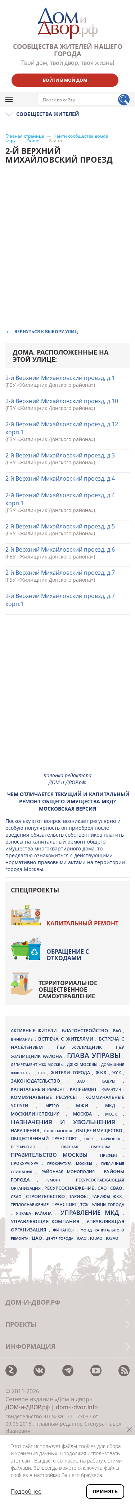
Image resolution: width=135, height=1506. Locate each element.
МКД (114, 1105)
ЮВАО (97, 1238)
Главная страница (24, 136)
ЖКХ (102, 1072)
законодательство (39, 1081)
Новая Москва (57, 1130)
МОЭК (114, 1114)
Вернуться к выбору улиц (46, 331)
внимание (23, 1039)
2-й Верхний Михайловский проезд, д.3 (60, 455)
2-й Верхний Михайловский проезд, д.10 (61, 401)
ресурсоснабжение (69, 1188)
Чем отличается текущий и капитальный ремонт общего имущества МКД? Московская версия (68, 801)
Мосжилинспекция (38, 1114)
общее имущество (99, 1130)
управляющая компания (46, 1221)
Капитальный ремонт (82, 923)
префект (111, 1155)
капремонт (84, 1089)
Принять (105, 1491)
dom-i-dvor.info (77, 1407)
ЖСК (117, 1072)
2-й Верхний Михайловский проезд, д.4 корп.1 (60, 499)
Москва (85, 1114)
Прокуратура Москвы (71, 1163)
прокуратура (26, 1163)
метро (56, 1105)
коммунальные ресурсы (45, 1097)
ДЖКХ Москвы (83, 1064)
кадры (112, 1081)
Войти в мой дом (65, 80)
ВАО (118, 1030)
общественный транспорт (45, 1138)
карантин (112, 1089)
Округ (11, 140)
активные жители (35, 1030)
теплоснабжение (30, 1204)
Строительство (46, 1196)
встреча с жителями (66, 1039)
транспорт (65, 1204)
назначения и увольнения (67, 1122)
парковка (112, 1138)
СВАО (116, 1188)
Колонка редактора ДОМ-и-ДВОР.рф (67, 779)
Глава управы (95, 1055)
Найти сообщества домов (80, 136)
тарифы (79, 1196)
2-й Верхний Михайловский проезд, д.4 (60, 478)
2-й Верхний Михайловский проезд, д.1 (60, 378)
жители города (71, 1073)
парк (90, 1138)
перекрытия (29, 1146)
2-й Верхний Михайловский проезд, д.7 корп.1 (60, 600)
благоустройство (86, 1030)
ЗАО (85, 1081)
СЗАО (17, 1196)
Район (33, 140)
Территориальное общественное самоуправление (68, 989)
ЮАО (82, 1238)
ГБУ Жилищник (82, 1047)
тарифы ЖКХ (107, 1196)
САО (103, 1188)
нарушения (25, 1131)
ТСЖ (85, 1204)
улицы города (108, 1204)
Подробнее (26, 1491)
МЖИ (86, 1105)
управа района (35, 1213)
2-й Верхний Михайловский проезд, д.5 (60, 526)
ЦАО (37, 1238)
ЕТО (43, 1072)
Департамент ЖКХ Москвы (38, 1064)
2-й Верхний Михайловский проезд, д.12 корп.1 (61, 428)
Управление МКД (91, 1212)
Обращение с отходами (67, 954)
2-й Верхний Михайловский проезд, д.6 (60, 549)
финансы (65, 1230)
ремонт (56, 1180)
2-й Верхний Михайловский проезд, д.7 (60, 573)
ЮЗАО (112, 1238)
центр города (60, 1238)
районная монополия (70, 1171)
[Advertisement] (67, 699)
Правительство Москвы (52, 1154)
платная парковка (92, 1146)
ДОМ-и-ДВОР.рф (27, 1407)
